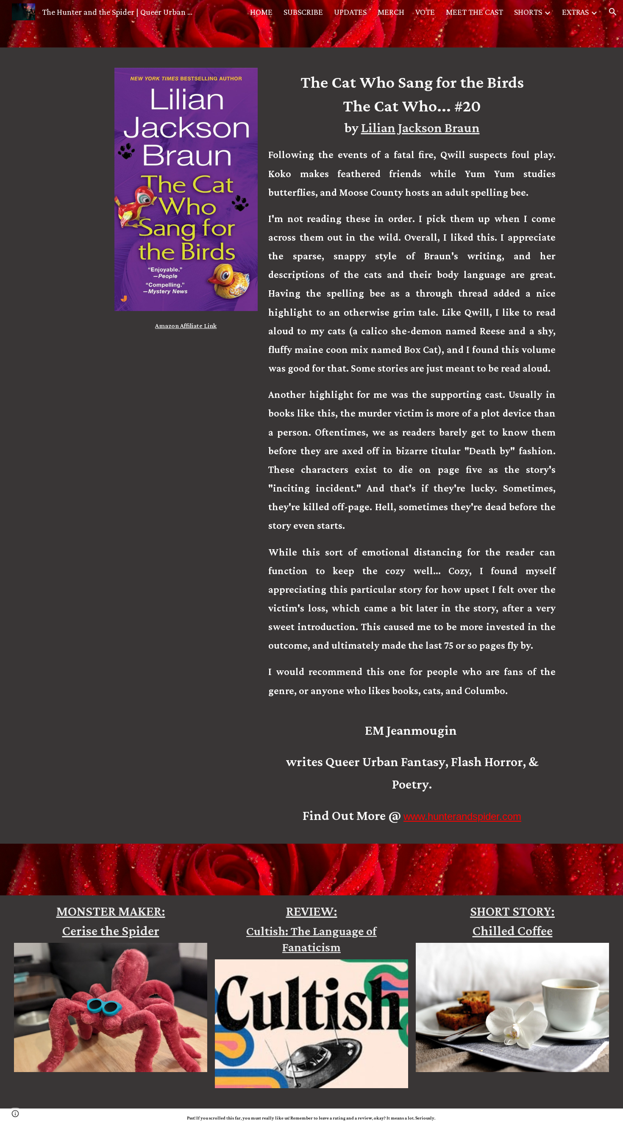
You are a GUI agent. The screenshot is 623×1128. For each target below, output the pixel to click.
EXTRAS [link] (575, 12)
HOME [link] (261, 12)
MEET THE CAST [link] (474, 12)
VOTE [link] (425, 12)
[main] (186, 323)
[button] (613, 12)
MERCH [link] (391, 12)
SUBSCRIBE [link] (303, 12)
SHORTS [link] (528, 12)
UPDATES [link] (350, 12)
